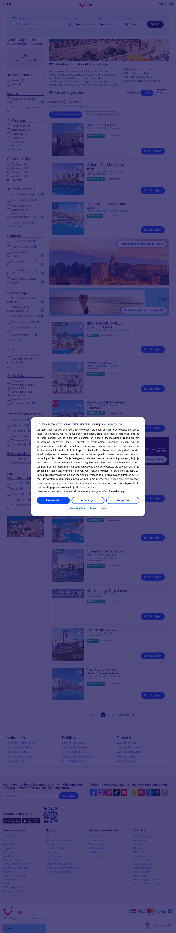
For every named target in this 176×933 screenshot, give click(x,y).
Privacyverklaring (78, 508)
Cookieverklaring (98, 508)
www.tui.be (114, 424)
